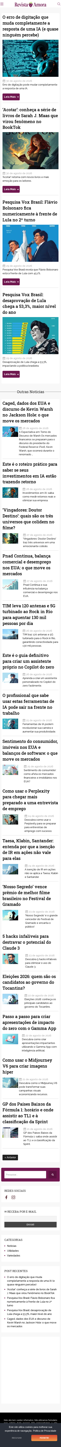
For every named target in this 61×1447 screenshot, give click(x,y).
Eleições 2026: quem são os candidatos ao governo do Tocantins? (29, 982)
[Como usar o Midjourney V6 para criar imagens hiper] (10, 1086)
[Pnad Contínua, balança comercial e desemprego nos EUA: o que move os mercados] (12, 587)
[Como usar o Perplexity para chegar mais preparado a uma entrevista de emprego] (13, 822)
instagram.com (13, 1197)
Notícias (11, 1245)
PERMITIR (44, 1438)
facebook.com (6, 1197)
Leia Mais (10, 96)
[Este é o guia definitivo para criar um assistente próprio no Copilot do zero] (12, 679)
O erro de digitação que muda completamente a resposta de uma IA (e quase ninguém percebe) (31, 1281)
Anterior (11, 1157)
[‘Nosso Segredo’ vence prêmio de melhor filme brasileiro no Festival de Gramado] (13, 918)
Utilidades (13, 1250)
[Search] (52, 1174)
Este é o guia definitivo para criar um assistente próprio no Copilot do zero (28, 661)
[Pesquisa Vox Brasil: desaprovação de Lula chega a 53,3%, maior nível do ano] (30, 335)
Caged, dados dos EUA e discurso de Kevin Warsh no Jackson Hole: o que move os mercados (31, 1322)
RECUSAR (17, 1438)
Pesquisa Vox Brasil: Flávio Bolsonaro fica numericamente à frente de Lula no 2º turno (31, 1301)
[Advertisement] (30, 1370)
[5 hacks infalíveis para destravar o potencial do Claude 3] (13, 960)
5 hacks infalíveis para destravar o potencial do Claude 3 (27, 942)
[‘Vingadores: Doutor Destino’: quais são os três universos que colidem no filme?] (12, 539)
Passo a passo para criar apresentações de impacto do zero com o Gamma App (29, 1022)
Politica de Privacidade (44, 1431)
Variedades (13, 1255)
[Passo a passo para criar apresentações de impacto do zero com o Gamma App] (12, 1042)
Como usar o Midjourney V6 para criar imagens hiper (27, 1066)
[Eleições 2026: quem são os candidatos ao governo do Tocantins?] (13, 1000)
